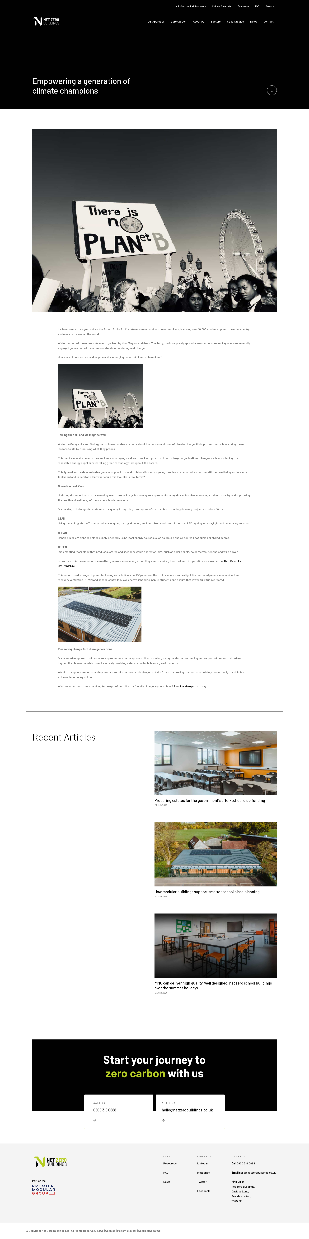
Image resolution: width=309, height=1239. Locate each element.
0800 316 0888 (104, 1110)
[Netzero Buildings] (46, 21)
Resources (243, 6)
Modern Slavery (126, 1230)
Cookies (110, 1230)
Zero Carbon (178, 21)
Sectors (216, 21)
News (253, 21)
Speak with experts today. (190, 686)
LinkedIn (202, 1163)
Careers (270, 6)
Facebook (203, 1191)
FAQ (257, 6)
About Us (198, 21)
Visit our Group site (221, 6)
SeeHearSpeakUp (149, 1230)
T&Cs (100, 1230)
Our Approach (156, 21)
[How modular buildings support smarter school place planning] (215, 884)
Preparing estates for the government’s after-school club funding (209, 800)
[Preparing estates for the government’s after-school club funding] (215, 792)
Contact (268, 21)
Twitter (201, 1181)
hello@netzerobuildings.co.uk (190, 6)
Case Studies (235, 21)
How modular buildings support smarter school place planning (207, 891)
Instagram (203, 1172)
